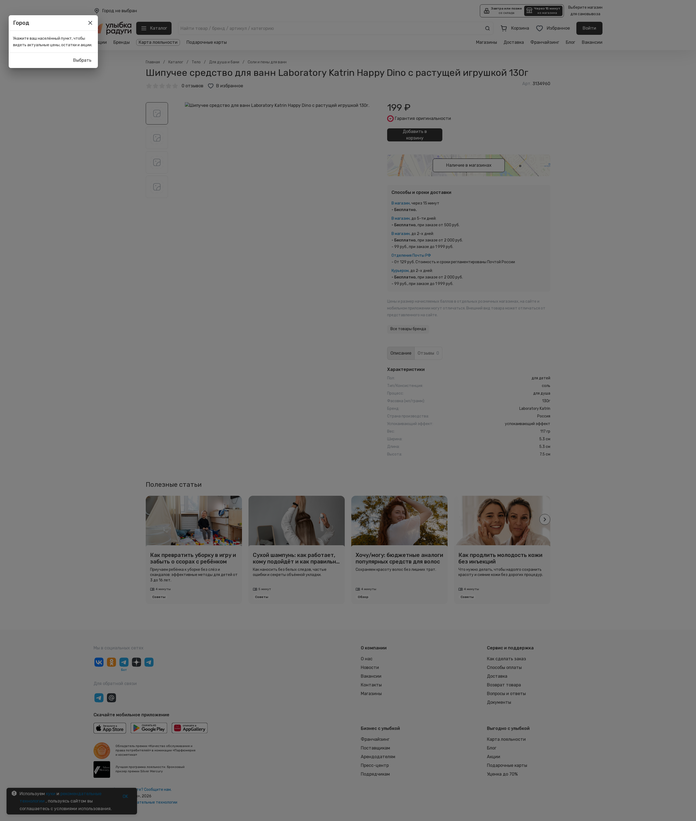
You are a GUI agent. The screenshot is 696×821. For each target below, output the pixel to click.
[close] (90, 22)
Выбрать (82, 60)
